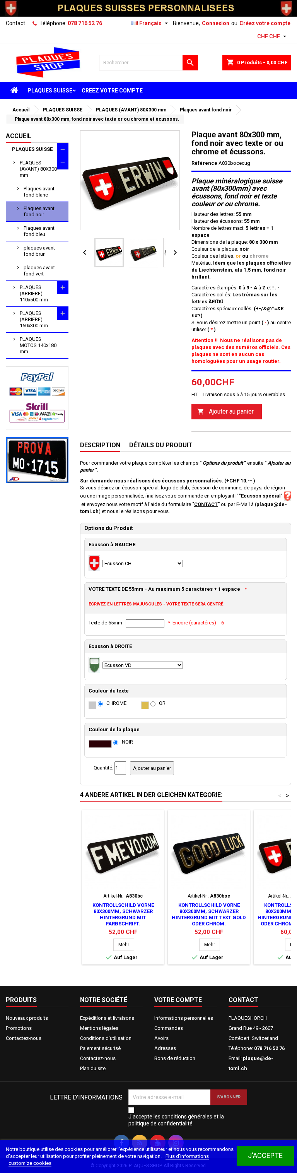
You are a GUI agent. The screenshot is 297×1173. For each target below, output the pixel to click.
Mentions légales (99, 1028)
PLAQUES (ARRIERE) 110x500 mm (34, 293)
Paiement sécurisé (100, 1048)
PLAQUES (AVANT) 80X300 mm (38, 169)
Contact (15, 23)
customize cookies (30, 1163)
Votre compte (178, 1000)
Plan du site (93, 1068)
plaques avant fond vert (39, 271)
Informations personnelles (183, 1018)
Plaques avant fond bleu (39, 231)
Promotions (19, 1028)
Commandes (168, 1028)
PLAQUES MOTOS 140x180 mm (38, 345)
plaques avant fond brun (39, 251)
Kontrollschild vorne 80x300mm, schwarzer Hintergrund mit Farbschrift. (123, 914)
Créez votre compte (264, 23)
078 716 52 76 (85, 23)
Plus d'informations (187, 1156)
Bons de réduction (174, 1058)
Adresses (165, 1048)
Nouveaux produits (27, 1018)
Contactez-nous (23, 1038)
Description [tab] (100, 445)
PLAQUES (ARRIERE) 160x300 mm (34, 319)
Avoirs (161, 1038)
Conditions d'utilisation (105, 1038)
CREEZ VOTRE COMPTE (112, 90)
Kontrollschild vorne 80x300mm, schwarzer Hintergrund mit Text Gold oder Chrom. (209, 914)
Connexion (215, 23)
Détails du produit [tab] (161, 445)
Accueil (18, 136)
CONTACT (206, 504)
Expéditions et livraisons (107, 1018)
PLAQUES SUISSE (49, 90)
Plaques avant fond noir (39, 211)
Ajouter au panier (225, 411)
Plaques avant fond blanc (39, 192)
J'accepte (265, 1155)
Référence (204, 163)
